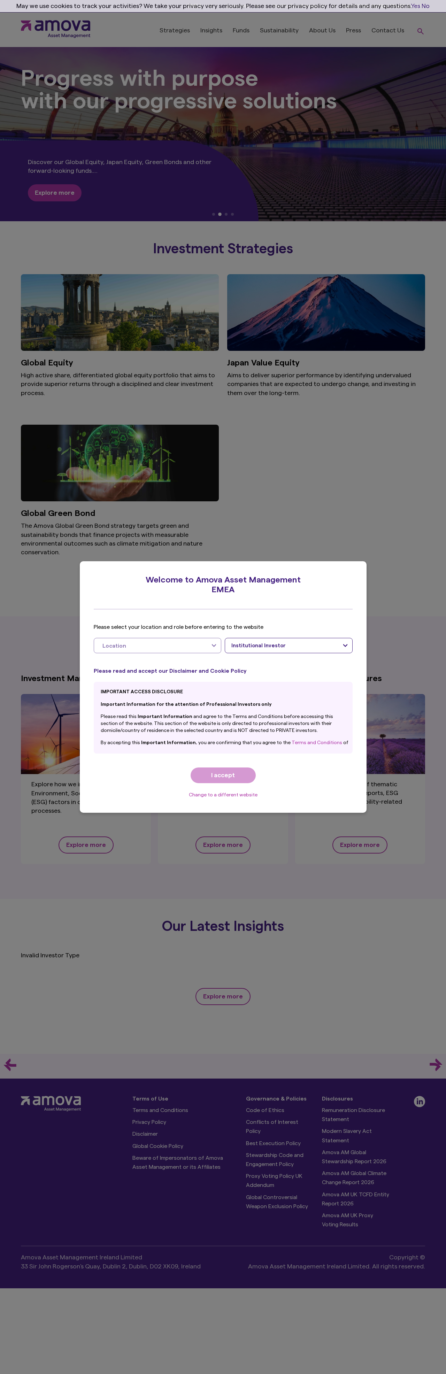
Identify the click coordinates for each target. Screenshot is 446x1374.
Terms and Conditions (317, 742)
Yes (415, 6)
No (426, 6)
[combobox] (158, 645)
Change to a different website (223, 795)
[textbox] (150, 645)
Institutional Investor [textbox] (258, 645)
